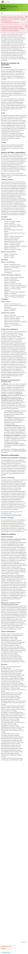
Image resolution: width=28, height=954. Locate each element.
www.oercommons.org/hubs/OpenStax (11, 515)
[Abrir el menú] (1, 13)
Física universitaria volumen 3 (10, 6)
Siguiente (23, 941)
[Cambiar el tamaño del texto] (26, 13)
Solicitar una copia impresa (6, 947)
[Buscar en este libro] (22, 13)
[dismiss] (26, 17)
